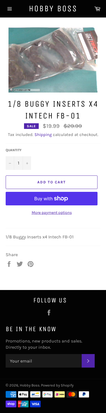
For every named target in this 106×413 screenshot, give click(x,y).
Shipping (43, 134)
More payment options (52, 212)
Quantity (13, 150)
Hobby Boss (53, 8)
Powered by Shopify (57, 385)
